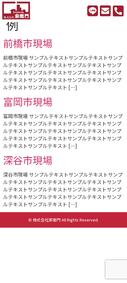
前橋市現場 (27, 43)
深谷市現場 (27, 160)
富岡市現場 (27, 101)
